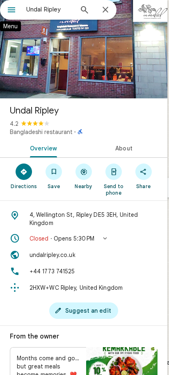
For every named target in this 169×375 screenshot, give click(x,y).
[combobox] (49, 9)
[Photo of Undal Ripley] (83, 49)
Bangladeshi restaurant (41, 132)
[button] (83, 238)
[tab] (42, 147)
